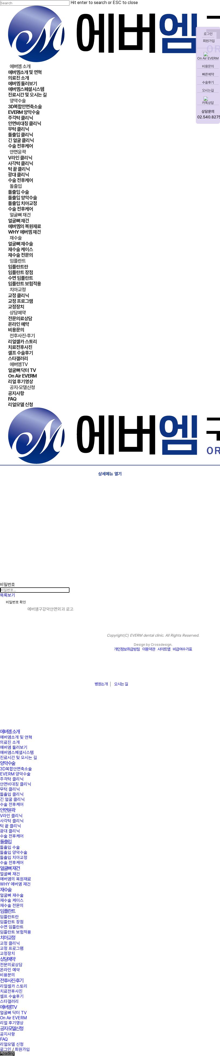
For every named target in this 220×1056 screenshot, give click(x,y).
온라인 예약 (10, 969)
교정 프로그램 (12, 948)
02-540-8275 (110, 671)
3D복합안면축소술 (16, 768)
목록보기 (7, 595)
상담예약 (7, 959)
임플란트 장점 (12, 921)
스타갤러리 (9, 1001)
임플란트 (7, 911)
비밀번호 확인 (16, 602)
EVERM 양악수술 (15, 774)
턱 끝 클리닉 (10, 826)
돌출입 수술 (10, 847)
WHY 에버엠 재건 (15, 884)
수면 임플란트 (12, 927)
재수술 (5, 890)
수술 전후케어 (12, 804)
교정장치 (7, 953)
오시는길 (208, 90)
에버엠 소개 (10, 732)
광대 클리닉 (10, 831)
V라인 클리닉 (11, 815)
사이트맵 (163, 649)
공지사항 (7, 1034)
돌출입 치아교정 (13, 857)
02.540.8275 (208, 117)
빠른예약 (208, 74)
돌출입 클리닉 (12, 794)
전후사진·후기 (11, 980)
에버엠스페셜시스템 (17, 752)
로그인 (208, 34)
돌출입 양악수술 (13, 852)
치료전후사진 (11, 991)
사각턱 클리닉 (12, 820)
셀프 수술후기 (12, 996)
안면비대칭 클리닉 (15, 784)
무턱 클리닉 (10, 789)
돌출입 (5, 842)
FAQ (4, 1039)
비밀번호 (7, 584)
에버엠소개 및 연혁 (16, 737)
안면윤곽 (7, 810)
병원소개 (101, 684)
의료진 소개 (10, 742)
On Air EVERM (208, 58)
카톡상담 (208, 103)
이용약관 (148, 649)
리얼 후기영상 (12, 1022)
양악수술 (7, 763)
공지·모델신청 (11, 1028)
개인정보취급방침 (127, 649)
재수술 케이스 (12, 900)
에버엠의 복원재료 (15, 879)
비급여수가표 (182, 649)
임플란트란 (9, 916)
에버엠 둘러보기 (13, 747)
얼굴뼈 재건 (10, 868)
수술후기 (208, 82)
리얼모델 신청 (12, 1044)
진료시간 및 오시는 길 (18, 757)
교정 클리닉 (10, 943)
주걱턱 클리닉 (12, 779)
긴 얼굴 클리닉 (12, 799)
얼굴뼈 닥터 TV (13, 1012)
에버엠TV (8, 1007)
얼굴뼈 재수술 (12, 895)
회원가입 (208, 41)
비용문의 (208, 66)
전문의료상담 (11, 964)
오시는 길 (121, 684)
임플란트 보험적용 (15, 932)
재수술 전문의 (12, 905)
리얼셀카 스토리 (13, 986)
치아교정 (7, 938)
